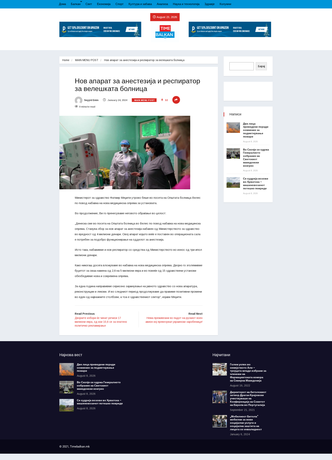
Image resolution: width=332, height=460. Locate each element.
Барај (261, 66)
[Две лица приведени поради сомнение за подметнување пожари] (233, 127)
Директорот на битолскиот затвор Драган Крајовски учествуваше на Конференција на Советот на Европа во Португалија (248, 398)
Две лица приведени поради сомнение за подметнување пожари (255, 130)
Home (65, 60)
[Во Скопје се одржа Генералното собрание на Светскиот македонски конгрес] (233, 153)
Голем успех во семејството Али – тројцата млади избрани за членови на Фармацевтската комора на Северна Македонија (248, 372)
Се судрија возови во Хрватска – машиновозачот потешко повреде (255, 183)
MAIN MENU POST (86, 60)
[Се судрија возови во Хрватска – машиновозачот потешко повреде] (233, 182)
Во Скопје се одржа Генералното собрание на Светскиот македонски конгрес (256, 158)
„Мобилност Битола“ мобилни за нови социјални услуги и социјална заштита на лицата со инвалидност (246, 422)
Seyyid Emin (91, 100)
